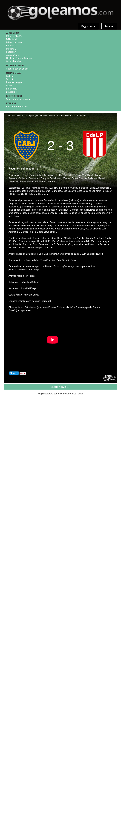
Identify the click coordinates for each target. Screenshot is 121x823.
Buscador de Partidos (17, 106)
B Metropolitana (14, 42)
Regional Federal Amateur (19, 58)
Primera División (14, 36)
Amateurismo (12, 54)
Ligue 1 (10, 85)
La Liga (10, 76)
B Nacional (11, 39)
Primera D (11, 48)
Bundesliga (11, 88)
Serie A (9, 79)
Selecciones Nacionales (18, 99)
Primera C (11, 45)
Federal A (11, 51)
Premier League (14, 82)
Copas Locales (13, 61)
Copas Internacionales (17, 68)
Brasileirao (11, 91)
